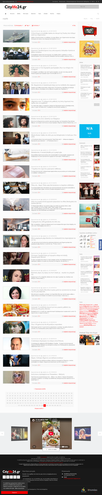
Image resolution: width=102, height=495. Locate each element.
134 (27, 405)
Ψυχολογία (81, 325)
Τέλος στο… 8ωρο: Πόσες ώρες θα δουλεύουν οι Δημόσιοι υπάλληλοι (52, 185)
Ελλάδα (92, 311)
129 (69, 403)
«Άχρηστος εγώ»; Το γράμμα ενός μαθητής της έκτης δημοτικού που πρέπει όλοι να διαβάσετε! (52, 102)
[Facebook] (91, 1)
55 (12, 398)
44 (51, 395)
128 (66, 403)
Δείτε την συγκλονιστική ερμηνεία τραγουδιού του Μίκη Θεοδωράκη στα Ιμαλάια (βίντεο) (54, 202)
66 (40, 398)
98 (56, 400)
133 (24, 405)
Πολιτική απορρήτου (42, 489)
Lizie (93, 304)
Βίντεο (97, 308)
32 (20, 395)
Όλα (74, 25)
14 (40, 393)
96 (51, 400)
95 (48, 400)
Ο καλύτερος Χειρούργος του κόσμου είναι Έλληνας (47, 341)
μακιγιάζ (94, 325)
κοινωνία (88, 325)
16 (46, 393)
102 (66, 400)
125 (59, 403)
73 (58, 398)
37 (33, 395)
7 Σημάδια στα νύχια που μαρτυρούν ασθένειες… (46, 169)
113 (28, 403)
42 (46, 395)
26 (71, 393)
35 (28, 395)
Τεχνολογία (95, 321)
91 (38, 400)
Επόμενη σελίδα (39, 408)
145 (55, 405)
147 (60, 405)
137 (34, 405)
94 (46, 400)
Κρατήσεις (85, 315)
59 (22, 398)
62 (30, 398)
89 (33, 400)
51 (69, 395)
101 (64, 400)
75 (64, 398)
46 (56, 395)
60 (25, 398)
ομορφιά (81, 326)
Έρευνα (91, 306)
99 (58, 400)
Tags (27, 25)
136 (32, 405)
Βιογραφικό (85, 309)
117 (38, 403)
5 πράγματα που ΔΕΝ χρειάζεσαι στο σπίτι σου (45, 222)
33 (22, 395)
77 (69, 398)
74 (61, 398)
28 (10, 395)
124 (56, 403)
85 (22, 400)
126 (61, 403)
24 (66, 393)
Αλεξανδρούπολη (92, 308)
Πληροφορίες (83, 318)
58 (20, 398)
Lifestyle (87, 304)
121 (48, 403)
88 (30, 400)
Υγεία (89, 323)
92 (40, 400)
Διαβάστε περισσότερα (69, 42)
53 (7, 398)
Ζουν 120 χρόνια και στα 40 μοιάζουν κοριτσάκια (46, 324)
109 (18, 403)
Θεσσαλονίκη (88, 313)
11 (33, 393)
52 (71, 395)
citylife (44, 31)
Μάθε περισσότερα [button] (19, 488)
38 (35, 395)
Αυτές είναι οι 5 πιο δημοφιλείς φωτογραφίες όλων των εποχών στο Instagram (52, 68)
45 (53, 395)
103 (69, 400)
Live (91, 304)
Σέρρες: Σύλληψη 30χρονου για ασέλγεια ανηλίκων (47, 358)
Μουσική (82, 317)
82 (15, 400)
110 (20, 403)
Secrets (81, 306)
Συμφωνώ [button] (14, 492)
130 (72, 403)
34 (25, 395)
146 (57, 405)
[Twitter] (93, 1)
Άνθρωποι (86, 306)
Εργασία (91, 241)
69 (48, 398)
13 (38, 393)
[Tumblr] (98, 1)
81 (12, 400)
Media (96, 304)
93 (43, 400)
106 (10, 403)
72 (56, 398)
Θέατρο (82, 313)
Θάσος (97, 311)
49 (64, 395)
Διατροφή (90, 309)
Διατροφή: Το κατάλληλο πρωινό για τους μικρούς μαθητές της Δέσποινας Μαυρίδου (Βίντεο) (51, 308)
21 (58, 393)
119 (43, 403)
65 (38, 398)
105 (7, 403)
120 (46, 403)
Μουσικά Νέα (92, 315)
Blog (91, 18)
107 (12, 403)
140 (42, 405)
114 (30, 403)
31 (17, 395)
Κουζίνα (80, 315)
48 (61, 395)
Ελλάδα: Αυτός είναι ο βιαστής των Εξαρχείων (45, 119)
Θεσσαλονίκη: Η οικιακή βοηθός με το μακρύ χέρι (46, 152)
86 (25, 400)
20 (56, 393)
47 (58, 395)
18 (51, 393)
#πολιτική (82, 304)
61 (28, 398)
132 (21, 405)
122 (51, 403)
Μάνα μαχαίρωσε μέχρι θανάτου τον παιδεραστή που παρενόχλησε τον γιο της (53, 239)
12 (35, 393)
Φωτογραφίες (94, 323)
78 (71, 398)
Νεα (92, 316)
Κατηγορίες (19, 25)
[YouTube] (95, 1)
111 (23, 403)
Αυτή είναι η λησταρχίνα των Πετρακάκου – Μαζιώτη (47, 374)
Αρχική (85, 18)
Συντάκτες (55, 1)
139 (39, 405)
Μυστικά (88, 316)
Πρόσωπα (92, 320)
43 (48, 395)
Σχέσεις (90, 321)
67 (43, 398)
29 (12, 395)
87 (28, 400)
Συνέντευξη (82, 321)
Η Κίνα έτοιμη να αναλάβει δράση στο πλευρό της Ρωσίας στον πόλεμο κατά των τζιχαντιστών (53, 34)
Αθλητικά (96, 306)
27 (7, 395)
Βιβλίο (81, 309)
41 (43, 395)
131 (19, 405)
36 (30, 395)
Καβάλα (95, 313)
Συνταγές (86, 321)
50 (66, 395)
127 (64, 403)
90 (35, 400)
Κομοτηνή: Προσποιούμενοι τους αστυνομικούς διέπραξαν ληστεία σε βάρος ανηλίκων (53, 51)
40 (40, 395)
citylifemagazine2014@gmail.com (25, 1)
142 (47, 405)
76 (66, 398)
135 (29, 405)
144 (52, 405)
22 (61, 393)
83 (17, 400)
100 (61, 400)
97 (53, 400)
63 (33, 398)
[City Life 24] (16, 7)
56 (15, 398)
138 (37, 405)
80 (10, 400)
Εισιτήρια (86, 311)
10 (30, 393)
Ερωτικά (92, 239)
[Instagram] (96, 1)
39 (38, 395)
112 (25, 403)
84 (20, 400)
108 (15, 403)
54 (10, 398)
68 (46, 398)
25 (69, 393)
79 (7, 400)
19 (53, 393)
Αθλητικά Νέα (83, 308)
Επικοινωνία (62, 1)
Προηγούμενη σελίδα (40, 389)
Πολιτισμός (83, 320)
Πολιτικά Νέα (90, 318)
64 (35, 398)
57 (17, 398)
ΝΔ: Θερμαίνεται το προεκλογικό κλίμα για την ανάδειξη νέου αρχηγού (53, 85)
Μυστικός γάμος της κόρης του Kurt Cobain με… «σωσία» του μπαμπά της (52, 273)
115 (33, 403)
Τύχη (91, 246)
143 (50, 405)
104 (72, 400)
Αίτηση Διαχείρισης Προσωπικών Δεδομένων (78, 1)
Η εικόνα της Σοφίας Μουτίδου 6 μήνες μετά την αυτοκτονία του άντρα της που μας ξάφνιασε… (53, 291)
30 (15, 395)
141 (45, 405)
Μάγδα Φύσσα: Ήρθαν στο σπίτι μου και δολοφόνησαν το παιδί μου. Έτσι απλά (53, 136)
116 (36, 403)
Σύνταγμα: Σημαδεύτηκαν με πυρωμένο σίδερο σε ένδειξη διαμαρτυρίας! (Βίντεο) (49, 256)
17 (48, 393)
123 (54, 403)
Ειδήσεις (81, 311)
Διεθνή (95, 310)
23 (64, 393)
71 (53, 398)
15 (43, 393)
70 (51, 398)
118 (41, 403)
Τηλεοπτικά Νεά (83, 323)
